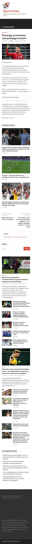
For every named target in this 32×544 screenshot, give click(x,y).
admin (11, 41)
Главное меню (9, 27)
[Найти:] (16, 248)
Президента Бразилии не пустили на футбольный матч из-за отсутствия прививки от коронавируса (21, 304)
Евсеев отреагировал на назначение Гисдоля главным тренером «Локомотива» (15, 279)
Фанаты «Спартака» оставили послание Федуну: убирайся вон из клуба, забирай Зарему (21, 314)
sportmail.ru (11, 118)
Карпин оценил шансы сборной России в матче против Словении (20, 341)
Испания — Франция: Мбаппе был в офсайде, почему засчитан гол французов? (15, 176)
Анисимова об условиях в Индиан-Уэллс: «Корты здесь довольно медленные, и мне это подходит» (21, 402)
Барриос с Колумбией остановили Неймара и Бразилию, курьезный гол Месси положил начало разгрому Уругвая (16, 149)
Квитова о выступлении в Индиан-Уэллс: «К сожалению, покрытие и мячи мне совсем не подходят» (16, 371)
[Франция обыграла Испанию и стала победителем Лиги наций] (7, 327)
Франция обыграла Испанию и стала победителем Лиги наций (20, 324)
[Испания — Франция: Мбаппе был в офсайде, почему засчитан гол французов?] (16, 173)
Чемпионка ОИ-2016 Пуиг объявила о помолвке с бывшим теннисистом (20, 391)
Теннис (4, 367)
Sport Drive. (11, 11)
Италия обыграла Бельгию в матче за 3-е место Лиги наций (21, 332)
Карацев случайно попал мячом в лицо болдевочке (21, 424)
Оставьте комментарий (19, 41)
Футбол (4, 275)
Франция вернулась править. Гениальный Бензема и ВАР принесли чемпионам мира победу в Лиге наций (15, 203)
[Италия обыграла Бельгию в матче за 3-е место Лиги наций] (7, 336)
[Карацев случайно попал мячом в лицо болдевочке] (7, 429)
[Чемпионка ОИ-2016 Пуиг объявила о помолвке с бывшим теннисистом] (7, 395)
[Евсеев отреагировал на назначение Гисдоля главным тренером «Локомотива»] (16, 274)
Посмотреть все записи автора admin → (15, 237)
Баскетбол (4, 32)
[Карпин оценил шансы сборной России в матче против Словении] (7, 345)
